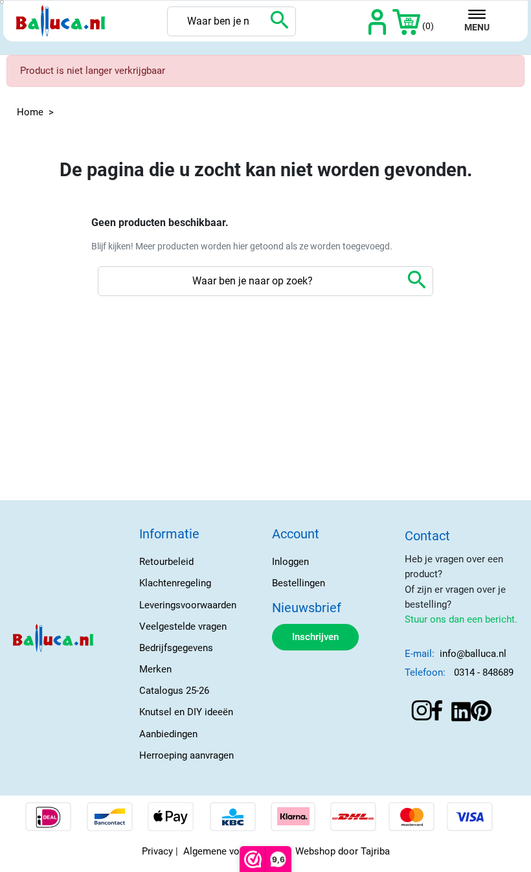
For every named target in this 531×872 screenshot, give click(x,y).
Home (30, 112)
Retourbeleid (166, 562)
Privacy (157, 851)
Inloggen (290, 562)
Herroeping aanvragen (186, 755)
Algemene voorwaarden (234, 851)
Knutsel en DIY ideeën (186, 712)
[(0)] (406, 21)
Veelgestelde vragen (183, 626)
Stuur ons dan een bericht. (461, 619)
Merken (155, 669)
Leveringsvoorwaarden (187, 605)
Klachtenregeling (175, 583)
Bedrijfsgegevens (176, 648)
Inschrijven (315, 637)
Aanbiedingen (168, 734)
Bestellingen (298, 583)
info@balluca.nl (473, 654)
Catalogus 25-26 (174, 690)
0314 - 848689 (484, 672)
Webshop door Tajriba (342, 851)
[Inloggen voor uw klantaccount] (377, 21)
